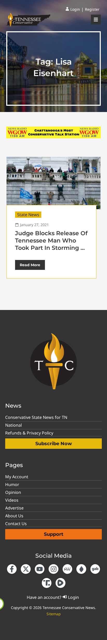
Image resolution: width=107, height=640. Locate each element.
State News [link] (28, 215)
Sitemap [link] (53, 613)
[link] (72, 9)
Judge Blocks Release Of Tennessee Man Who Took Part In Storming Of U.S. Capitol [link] (51, 244)
